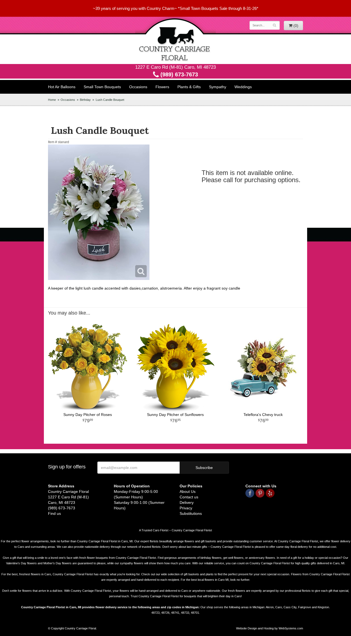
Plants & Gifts (189, 87)
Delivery (187, 502)
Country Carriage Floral (175, 40)
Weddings (243, 87)
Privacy (186, 508)
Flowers (162, 87)
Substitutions (191, 513)
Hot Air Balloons (61, 87)
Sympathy (217, 87)
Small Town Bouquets (102, 87)
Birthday (85, 99)
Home (52, 99)
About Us (188, 491)
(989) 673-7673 (178, 74)
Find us (54, 513)
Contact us (189, 497)
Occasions (138, 87)
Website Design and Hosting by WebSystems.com (269, 628)
